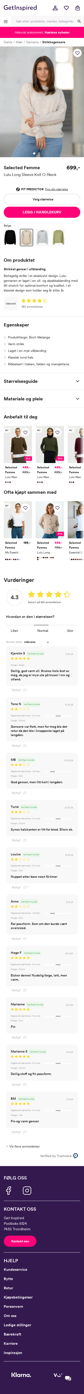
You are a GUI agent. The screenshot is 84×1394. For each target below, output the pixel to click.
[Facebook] (8, 1190)
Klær (19, 42)
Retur (8, 1288)
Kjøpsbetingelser (18, 1297)
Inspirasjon (13, 1353)
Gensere (32, 42)
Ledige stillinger (17, 1325)
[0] (66, 7)
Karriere (11, 1343)
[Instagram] (27, 1190)
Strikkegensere (53, 42)
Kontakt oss (20, 1241)
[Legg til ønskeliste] (77, 53)
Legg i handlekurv (42, 212)
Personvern (13, 1306)
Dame (8, 42)
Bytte (8, 1279)
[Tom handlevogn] (77, 7)
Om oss (10, 1316)
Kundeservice (15, 1269)
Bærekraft (12, 1334)
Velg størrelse (43, 199)
